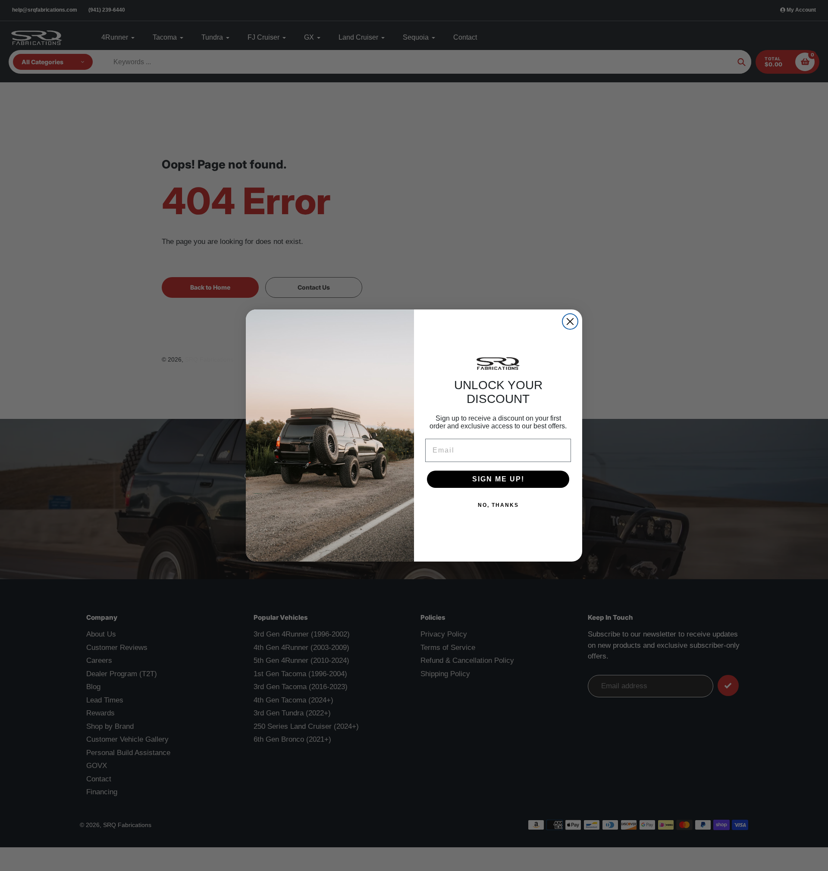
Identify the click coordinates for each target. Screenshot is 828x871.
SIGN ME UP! (498, 479)
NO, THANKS (498, 505)
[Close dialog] (570, 321)
